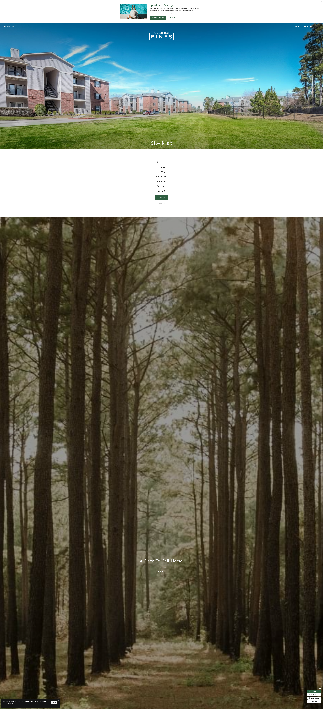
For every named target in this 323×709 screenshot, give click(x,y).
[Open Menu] (318, 26)
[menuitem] (161, 162)
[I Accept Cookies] (58, 700)
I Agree (54, 702)
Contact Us (44, 707)
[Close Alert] (321, 2)
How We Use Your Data (15, 707)
